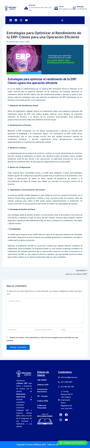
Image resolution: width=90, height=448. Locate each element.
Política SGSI (42, 401)
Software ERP (43, 385)
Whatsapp (80, 7)
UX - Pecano (42, 396)
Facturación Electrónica (42, 390)
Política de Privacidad (41, 406)
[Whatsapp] (74, 8)
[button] (62, 20)
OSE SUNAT (42, 380)
